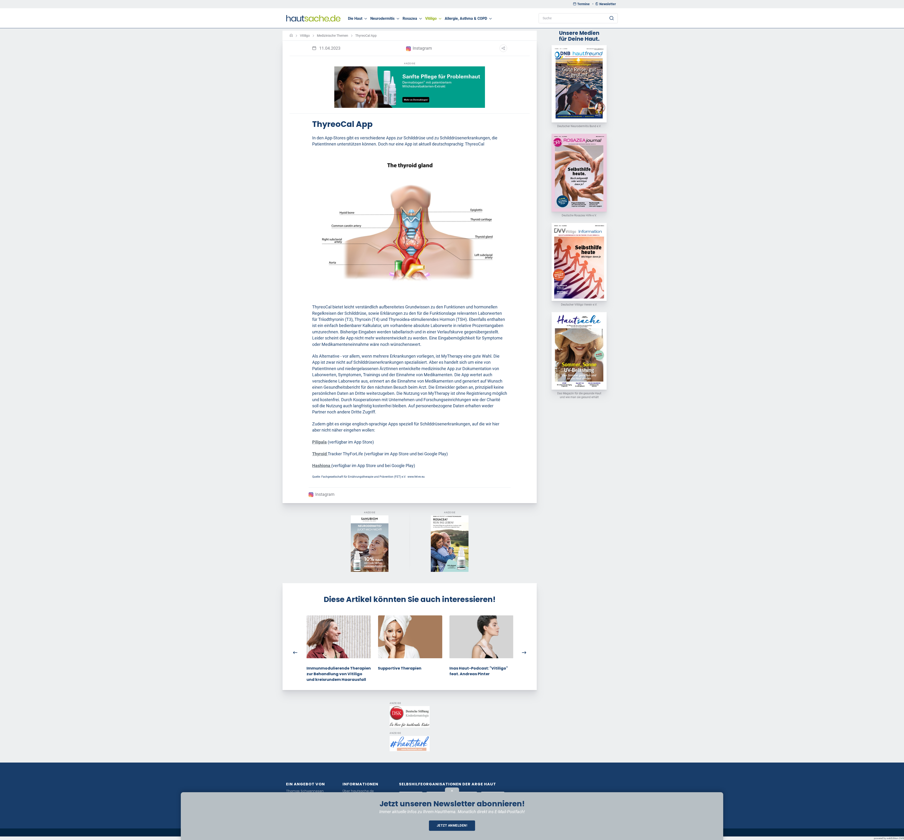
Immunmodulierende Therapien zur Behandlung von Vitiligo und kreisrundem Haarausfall (338, 674)
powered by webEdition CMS (889, 838)
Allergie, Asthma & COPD (466, 18)
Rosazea (410, 18)
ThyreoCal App (366, 35)
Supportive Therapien (399, 668)
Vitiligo (431, 18)
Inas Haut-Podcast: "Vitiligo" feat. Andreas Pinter (478, 671)
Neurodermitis (382, 18)
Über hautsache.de (358, 791)
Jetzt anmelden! (452, 825)
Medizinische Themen (332, 35)
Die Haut (355, 18)
